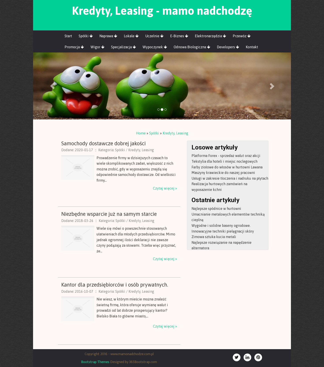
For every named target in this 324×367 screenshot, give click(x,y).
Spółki (84, 36)
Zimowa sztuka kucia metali (214, 237)
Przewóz (240, 36)
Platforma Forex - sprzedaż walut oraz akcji (226, 156)
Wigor (96, 47)
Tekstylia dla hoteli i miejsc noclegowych (224, 161)
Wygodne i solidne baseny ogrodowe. (221, 225)
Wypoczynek (153, 47)
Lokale (129, 36)
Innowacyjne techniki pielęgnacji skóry (223, 231)
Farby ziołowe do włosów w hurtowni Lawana (227, 167)
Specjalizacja (122, 47)
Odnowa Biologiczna (190, 47)
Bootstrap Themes (95, 362)
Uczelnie (152, 36)
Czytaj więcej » (165, 188)
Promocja (73, 47)
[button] (52, 85)
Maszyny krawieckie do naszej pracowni (223, 173)
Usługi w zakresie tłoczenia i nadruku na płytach (230, 178)
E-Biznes (177, 36)
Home (141, 133)
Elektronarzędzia (209, 36)
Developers (226, 47)
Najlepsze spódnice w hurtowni (216, 209)
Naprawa (106, 36)
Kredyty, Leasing (175, 133)
